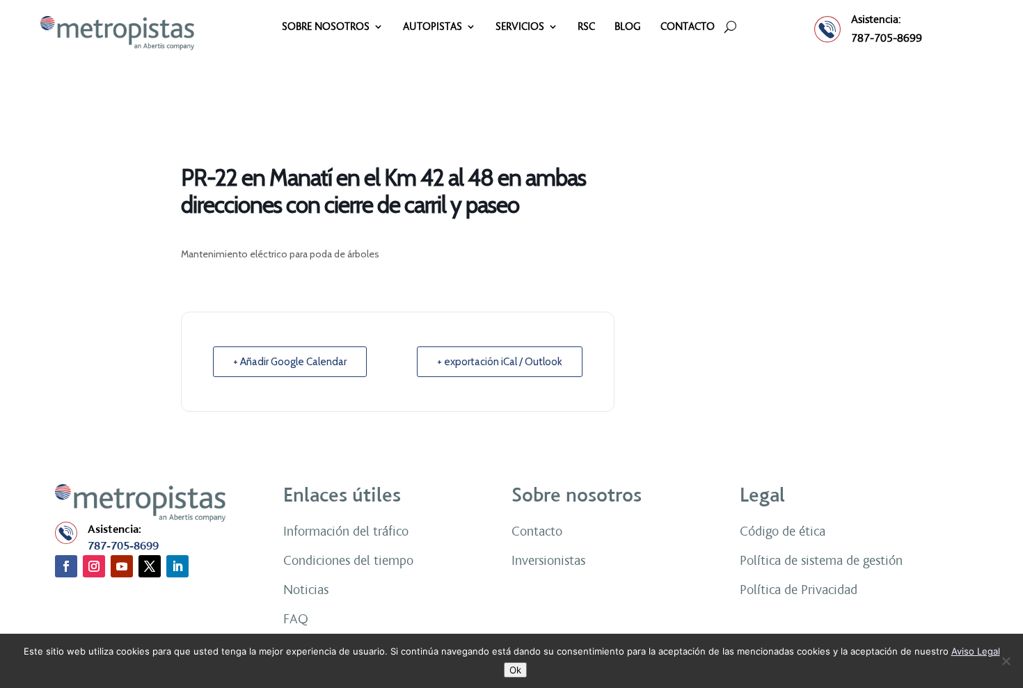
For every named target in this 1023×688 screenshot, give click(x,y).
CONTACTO (687, 27)
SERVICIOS (519, 27)
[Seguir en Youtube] (122, 566)
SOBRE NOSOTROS (326, 27)
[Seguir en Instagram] (94, 566)
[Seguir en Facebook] (66, 566)
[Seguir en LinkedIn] (177, 566)
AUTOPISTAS (432, 27)
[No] (1006, 661)
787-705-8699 (886, 38)
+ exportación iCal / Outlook (499, 361)
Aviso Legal (975, 651)
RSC (586, 27)
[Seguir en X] (149, 566)
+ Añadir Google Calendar (290, 361)
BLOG (627, 27)
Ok (515, 669)
